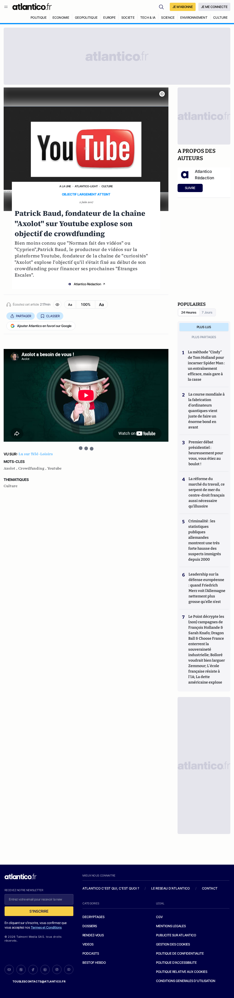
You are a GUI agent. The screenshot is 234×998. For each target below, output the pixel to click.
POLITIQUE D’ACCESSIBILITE (176, 962)
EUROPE (109, 17)
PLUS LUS (204, 327)
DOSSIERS (89, 926)
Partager (23, 316)
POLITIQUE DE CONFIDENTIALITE (180, 953)
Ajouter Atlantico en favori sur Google (44, 326)
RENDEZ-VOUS (93, 935)
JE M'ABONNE (183, 7)
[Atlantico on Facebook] (32, 969)
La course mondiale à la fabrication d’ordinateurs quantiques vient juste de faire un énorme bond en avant (206, 410)
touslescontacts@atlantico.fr (39, 981)
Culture (107, 186)
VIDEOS (87, 944)
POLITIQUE (39, 17)
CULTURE (220, 17)
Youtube (54, 468)
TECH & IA (148, 17)
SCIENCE (168, 17)
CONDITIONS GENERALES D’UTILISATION (185, 981)
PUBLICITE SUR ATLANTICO (176, 935)
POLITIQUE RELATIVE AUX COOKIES (181, 972)
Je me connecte (214, 7)
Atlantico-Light (86, 186)
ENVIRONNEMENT (193, 17)
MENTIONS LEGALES (171, 926)
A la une (65, 186)
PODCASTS (90, 953)
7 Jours (207, 312)
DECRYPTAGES (93, 917)
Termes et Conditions (46, 927)
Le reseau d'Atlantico (170, 888)
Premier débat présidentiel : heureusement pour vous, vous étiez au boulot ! (206, 453)
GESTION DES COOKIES (173, 944)
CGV (159, 917)
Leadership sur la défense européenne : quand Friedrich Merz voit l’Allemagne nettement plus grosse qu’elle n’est (207, 588)
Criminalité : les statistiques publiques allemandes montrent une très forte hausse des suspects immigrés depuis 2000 (204, 540)
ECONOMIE (61, 17)
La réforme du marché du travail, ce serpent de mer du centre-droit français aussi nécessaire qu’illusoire (207, 492)
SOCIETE (128, 17)
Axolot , (11, 468)
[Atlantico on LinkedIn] (45, 969)
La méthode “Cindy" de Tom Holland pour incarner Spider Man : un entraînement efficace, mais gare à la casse (206, 366)
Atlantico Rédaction (87, 284)
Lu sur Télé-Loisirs (36, 454)
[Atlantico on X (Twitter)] (21, 969)
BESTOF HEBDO (94, 962)
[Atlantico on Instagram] (56, 969)
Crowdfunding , (32, 468)
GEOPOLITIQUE (86, 17)
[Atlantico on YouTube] (68, 969)
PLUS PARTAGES (204, 337)
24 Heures (188, 312)
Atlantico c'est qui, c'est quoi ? (110, 888)
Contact (210, 888)
